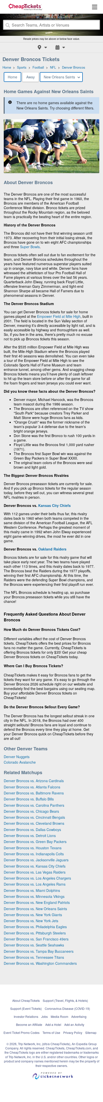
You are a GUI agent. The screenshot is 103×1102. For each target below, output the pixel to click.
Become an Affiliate (29, 1024)
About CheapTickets (26, 1000)
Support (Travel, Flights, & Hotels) (65, 1000)
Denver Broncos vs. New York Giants (33, 914)
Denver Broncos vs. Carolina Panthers (34, 805)
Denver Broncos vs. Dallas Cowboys (32, 829)
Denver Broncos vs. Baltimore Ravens (34, 792)
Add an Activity (74, 1024)
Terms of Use (51, 1032)
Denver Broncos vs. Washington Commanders (40, 963)
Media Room (59, 1016)
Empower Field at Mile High (58, 316)
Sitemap (90, 1032)
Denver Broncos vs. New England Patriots (37, 902)
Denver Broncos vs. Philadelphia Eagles (35, 926)
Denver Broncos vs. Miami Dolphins (32, 890)
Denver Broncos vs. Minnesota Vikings (34, 896)
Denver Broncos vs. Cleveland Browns (34, 823)
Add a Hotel (53, 1024)
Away (30, 76)
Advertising (78, 1016)
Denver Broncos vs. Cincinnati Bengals (34, 817)
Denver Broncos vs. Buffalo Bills (29, 798)
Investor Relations (26, 1016)
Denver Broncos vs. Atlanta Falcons (32, 786)
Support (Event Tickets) (26, 1008)
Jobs (44, 1016)
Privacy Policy (72, 1032)
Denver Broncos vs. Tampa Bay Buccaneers (39, 951)
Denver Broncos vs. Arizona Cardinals (34, 780)
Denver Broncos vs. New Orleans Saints (35, 908)
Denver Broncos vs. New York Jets (31, 920)
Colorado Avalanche (20, 762)
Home (12, 76)
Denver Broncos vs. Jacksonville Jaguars (36, 859)
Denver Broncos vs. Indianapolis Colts (34, 853)
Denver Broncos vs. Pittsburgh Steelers (35, 932)
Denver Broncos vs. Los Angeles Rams (35, 884)
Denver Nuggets (17, 756)
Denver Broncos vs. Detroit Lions (30, 835)
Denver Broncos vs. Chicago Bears (31, 811)
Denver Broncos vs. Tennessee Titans (34, 957)
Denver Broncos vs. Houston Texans (33, 847)
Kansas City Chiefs (54, 505)
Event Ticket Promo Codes (22, 1032)
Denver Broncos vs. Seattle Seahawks (34, 944)
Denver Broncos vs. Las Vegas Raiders (35, 872)
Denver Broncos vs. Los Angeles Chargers (37, 878)
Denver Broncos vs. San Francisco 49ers (36, 938)
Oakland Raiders (52, 549)
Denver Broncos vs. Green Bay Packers (35, 841)
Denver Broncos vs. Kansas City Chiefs (35, 866)
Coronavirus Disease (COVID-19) (67, 1008)
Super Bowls (30, 246)
